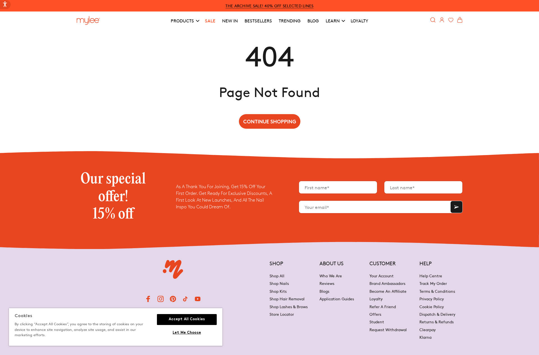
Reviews (326, 283)
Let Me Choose (187, 333)
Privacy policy (431, 298)
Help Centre (430, 276)
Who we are (330, 276)
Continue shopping (269, 122)
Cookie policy (431, 306)
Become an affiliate (387, 291)
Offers (375, 314)
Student (376, 321)
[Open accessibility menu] (5, 4)
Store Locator (282, 314)
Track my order (433, 283)
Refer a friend (382, 306)
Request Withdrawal (388, 329)
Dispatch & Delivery (437, 314)
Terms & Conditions (437, 291)
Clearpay (427, 329)
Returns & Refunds (436, 321)
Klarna (425, 337)
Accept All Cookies (187, 319)
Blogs (324, 291)
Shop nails (279, 283)
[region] (115, 327)
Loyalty (376, 298)
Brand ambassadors (387, 283)
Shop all (277, 276)
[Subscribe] (456, 207)
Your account (381, 276)
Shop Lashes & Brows (289, 306)
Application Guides (336, 298)
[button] (184, 21)
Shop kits (278, 291)
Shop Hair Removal (287, 298)
